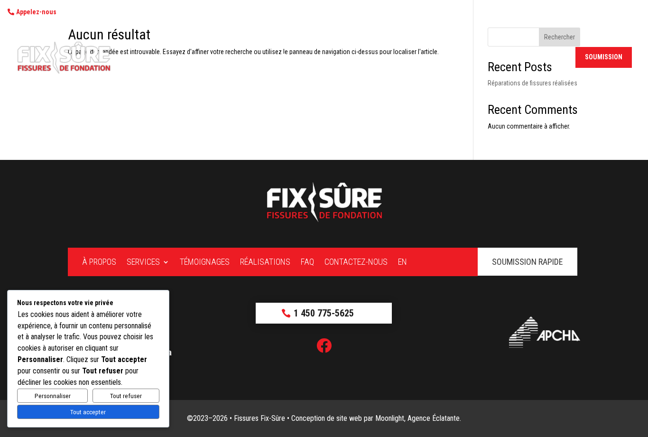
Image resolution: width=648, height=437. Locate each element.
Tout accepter (88, 412)
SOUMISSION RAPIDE (527, 262)
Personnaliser (53, 396)
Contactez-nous (521, 57)
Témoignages (390, 57)
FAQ (478, 57)
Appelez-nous (36, 12)
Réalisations (442, 57)
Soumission (603, 57)
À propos (296, 57)
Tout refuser (126, 396)
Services (335, 57)
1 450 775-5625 (80, 12)
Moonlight (389, 418)
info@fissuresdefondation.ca (163, 12)
